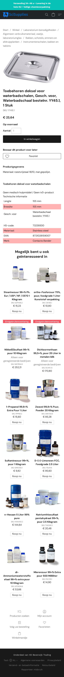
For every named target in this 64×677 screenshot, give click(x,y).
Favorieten (44, 626)
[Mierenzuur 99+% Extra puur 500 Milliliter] (47, 555)
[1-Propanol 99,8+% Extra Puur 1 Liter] (17, 389)
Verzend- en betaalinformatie (24, 665)
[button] (16, 14)
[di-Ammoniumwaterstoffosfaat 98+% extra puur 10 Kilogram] (17, 555)
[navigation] (10, 660)
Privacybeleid (54, 660)
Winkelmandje (19, 637)
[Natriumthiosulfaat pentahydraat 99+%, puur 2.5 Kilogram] (47, 497)
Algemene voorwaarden (33, 660)
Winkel (15, 30)
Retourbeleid (48, 665)
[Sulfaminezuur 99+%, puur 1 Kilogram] (17, 443)
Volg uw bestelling (19, 626)
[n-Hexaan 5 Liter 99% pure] (17, 497)
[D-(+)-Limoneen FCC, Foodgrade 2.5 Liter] (47, 443)
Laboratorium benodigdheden (40, 30)
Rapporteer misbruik (32, 669)
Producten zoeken (19, 615)
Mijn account (44, 615)
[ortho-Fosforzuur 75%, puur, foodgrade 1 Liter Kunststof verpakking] (47, 275)
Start (5, 30)
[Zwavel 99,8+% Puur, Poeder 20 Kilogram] (47, 389)
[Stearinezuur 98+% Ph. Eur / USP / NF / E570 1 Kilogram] (17, 275)
